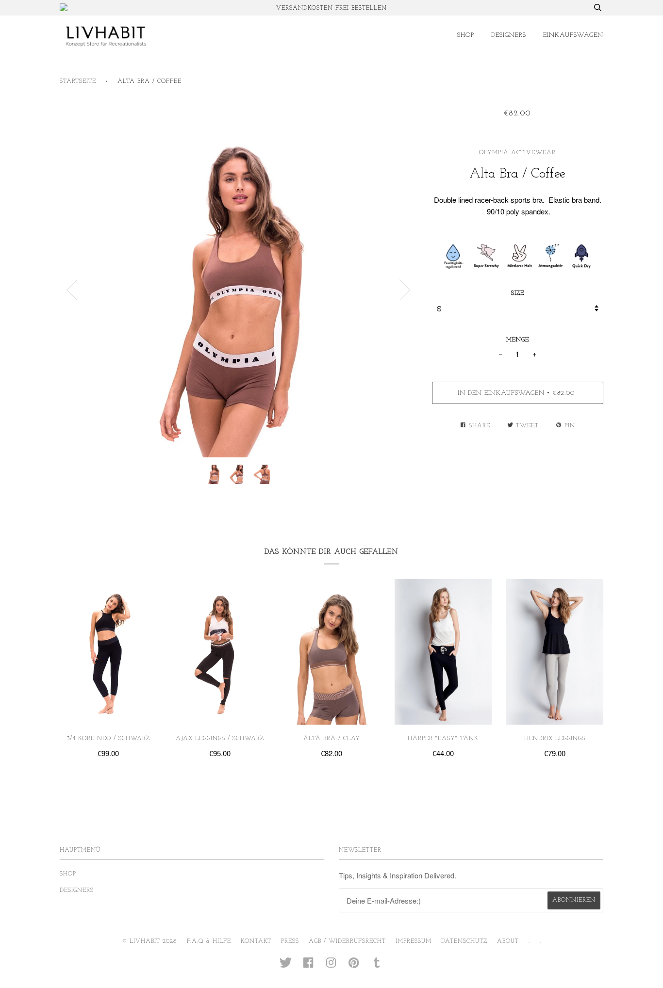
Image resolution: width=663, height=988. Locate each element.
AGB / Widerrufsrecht (347, 941)
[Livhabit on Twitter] (286, 966)
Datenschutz (464, 941)
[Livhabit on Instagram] (331, 966)
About (508, 941)
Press (290, 941)
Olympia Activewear (517, 153)
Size (517, 293)
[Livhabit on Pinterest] (354, 966)
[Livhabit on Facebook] (308, 966)
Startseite (78, 81)
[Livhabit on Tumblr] (376, 966)
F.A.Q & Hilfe (209, 941)
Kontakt (256, 941)
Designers (508, 35)
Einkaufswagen (573, 35)
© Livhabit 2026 (149, 941)
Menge (517, 340)
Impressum (413, 941)
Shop (465, 35)
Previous (72, 290)
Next (405, 290)
